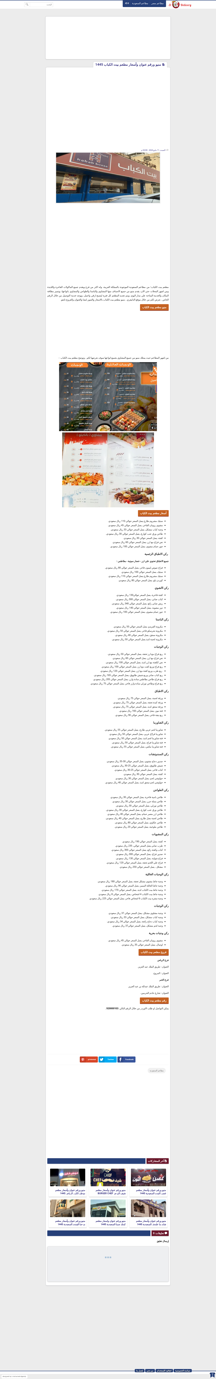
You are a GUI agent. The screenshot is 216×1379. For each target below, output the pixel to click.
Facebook (129, 1059)
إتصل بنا (139, 1370)
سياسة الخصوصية (182, 1370)
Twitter (111, 1059)
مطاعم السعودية (140, 3)
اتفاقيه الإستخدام (164, 1370)
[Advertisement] (108, 37)
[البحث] (27, 4)
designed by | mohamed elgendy (14, 1376)
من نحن (150, 1370)
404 (127, 3)
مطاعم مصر (157, 3)
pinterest (92, 1059)
